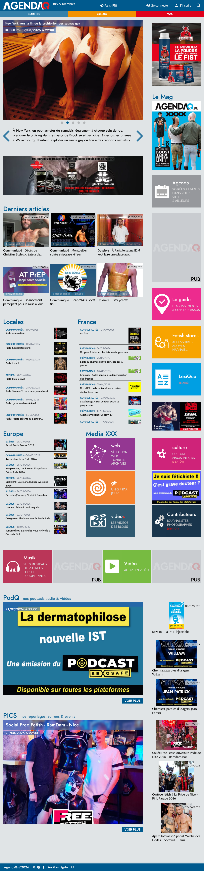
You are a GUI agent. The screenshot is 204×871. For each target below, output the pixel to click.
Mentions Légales (58, 867)
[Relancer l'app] (72, 867)
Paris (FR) (110, 5)
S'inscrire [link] (185, 5)
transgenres (131, 244)
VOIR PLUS (132, 701)
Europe (13, 434)
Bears (79, 293)
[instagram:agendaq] (38, 867)
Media (102, 14)
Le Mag (162, 97)
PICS (39, 715)
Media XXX (101, 434)
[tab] (26, 230)
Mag (170, 14)
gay (30, 244)
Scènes (80, 244)
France (87, 322)
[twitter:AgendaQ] (33, 867)
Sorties (34, 14)
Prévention (14, 293)
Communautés (15, 244)
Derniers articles (26, 209)
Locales (13, 322)
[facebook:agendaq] (43, 867)
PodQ (37, 597)
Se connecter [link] (159, 5)
